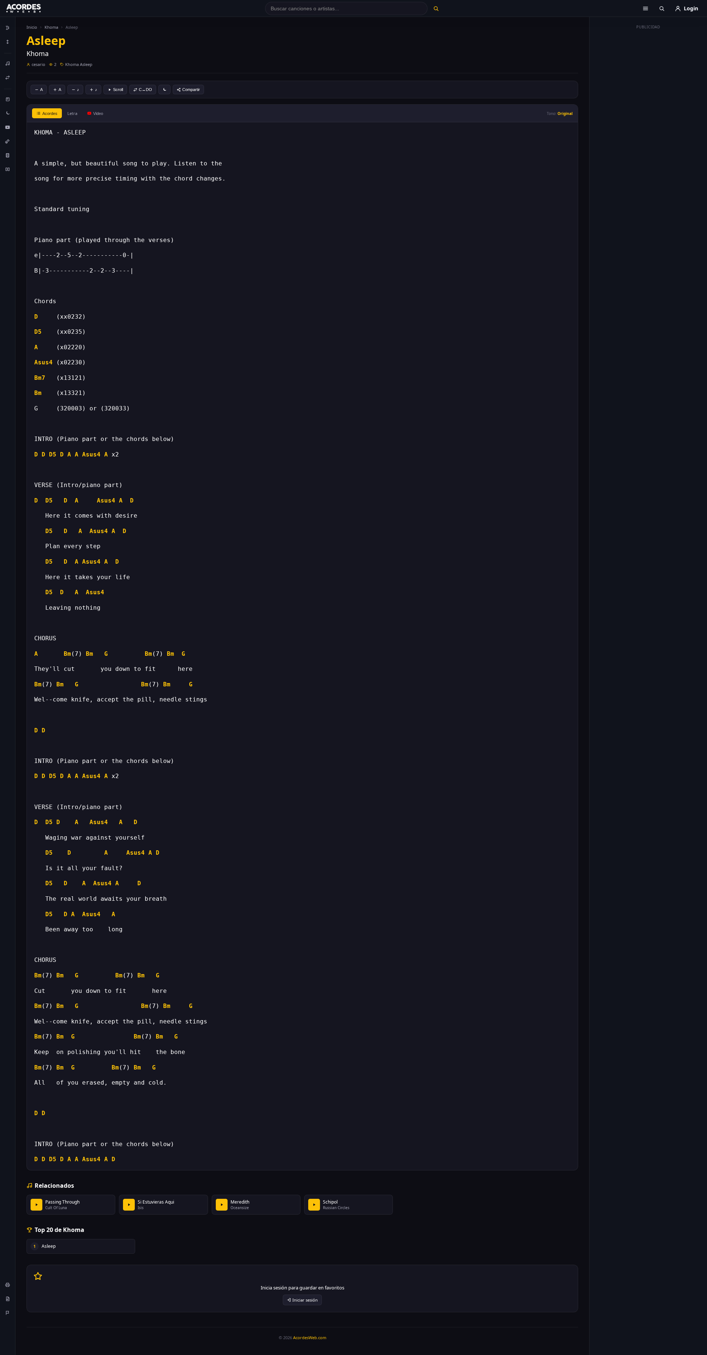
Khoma (51, 27)
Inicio (32, 27)
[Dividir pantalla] (7, 169)
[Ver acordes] (7, 155)
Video (98, 113)
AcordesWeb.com (309, 1337)
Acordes (49, 113)
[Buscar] (436, 8)
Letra (72, 113)
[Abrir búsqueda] (662, 8)
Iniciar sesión (305, 1300)
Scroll (118, 89)
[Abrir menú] (646, 8)
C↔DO (145, 89)
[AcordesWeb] (32, 8)
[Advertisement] (648, 142)
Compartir (191, 89)
